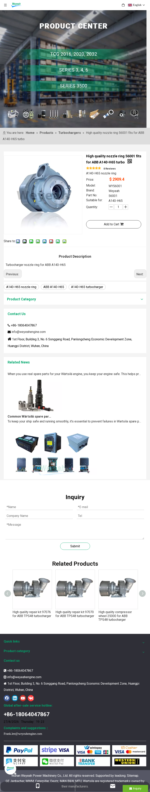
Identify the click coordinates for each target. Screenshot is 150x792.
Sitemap (132, 776)
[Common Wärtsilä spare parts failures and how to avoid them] (35, 406)
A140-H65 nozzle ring (21, 287)
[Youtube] (23, 698)
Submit (75, 546)
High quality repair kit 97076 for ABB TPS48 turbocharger (31, 614)
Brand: (90, 190)
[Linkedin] (15, 698)
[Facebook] (7, 698)
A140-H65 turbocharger (87, 287)
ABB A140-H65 (53, 287)
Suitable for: (94, 200)
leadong (120, 776)
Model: (91, 185)
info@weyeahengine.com (29, 332)
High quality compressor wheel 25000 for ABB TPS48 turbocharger (115, 615)
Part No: (91, 195)
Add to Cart (111, 224)
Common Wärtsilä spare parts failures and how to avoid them (30, 411)
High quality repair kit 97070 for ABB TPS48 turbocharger (74, 614)
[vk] (31, 698)
